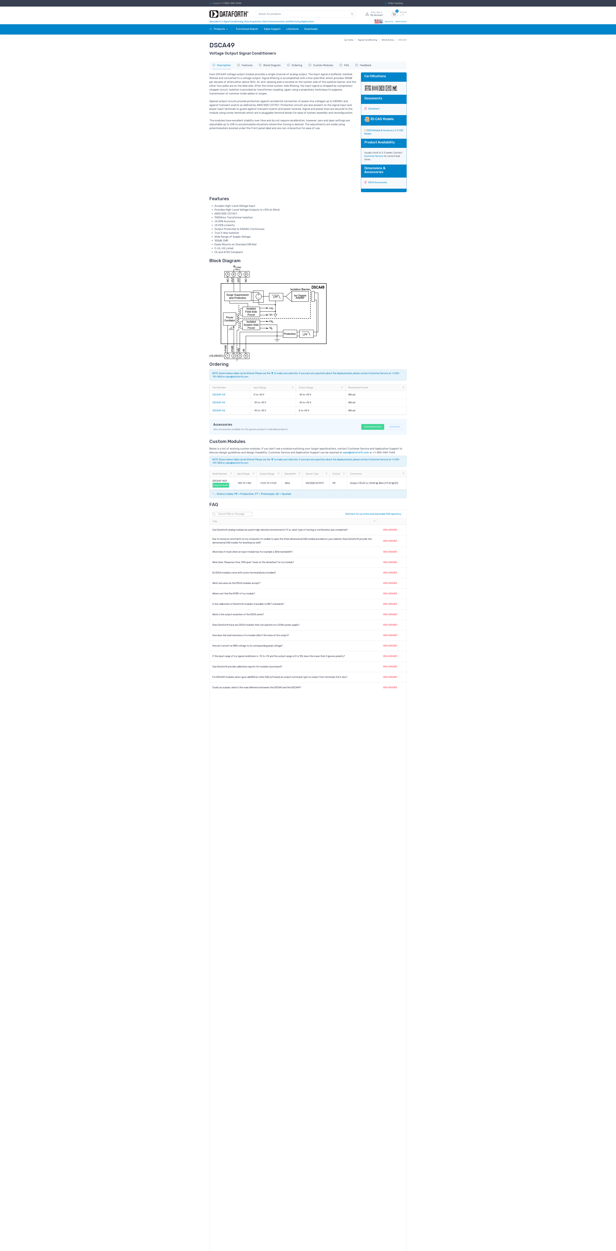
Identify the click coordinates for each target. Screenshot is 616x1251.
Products (219, 29)
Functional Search (247, 29)
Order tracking (395, 3)
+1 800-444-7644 (231, 3)
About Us (389, 21)
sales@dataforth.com (236, 376)
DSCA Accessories (377, 182)
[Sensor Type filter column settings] (326, 474)
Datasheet (374, 108)
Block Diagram (272, 65)
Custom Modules (322, 65)
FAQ (346, 65)
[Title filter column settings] (375, 521)
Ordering (296, 65)
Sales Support (272, 29)
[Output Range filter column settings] (342, 388)
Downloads (311, 29)
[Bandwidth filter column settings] (299, 474)
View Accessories (372, 426)
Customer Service (373, 156)
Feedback (365, 65)
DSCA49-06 (219, 410)
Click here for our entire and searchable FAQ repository (373, 514)
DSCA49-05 (219, 402)
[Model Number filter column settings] (231, 474)
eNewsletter (401, 21)
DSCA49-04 (219, 394)
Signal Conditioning (367, 40)
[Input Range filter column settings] (293, 388)
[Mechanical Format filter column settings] (403, 388)
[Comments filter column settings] (403, 474)
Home (350, 40)
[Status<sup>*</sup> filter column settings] (344, 474)
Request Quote (220, 485)
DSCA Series (388, 40)
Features (246, 65)
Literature (292, 29)
